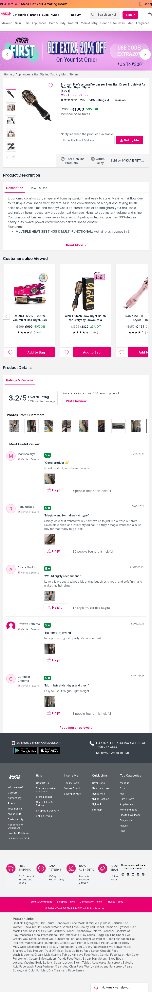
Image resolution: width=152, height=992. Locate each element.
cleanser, (109, 931)
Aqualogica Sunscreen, (107, 962)
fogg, (100, 935)
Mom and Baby (128, 809)
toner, (70, 931)
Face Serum (76, 970)
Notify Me (131, 140)
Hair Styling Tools (46, 74)
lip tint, (110, 935)
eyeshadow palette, (89, 931)
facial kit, (30, 927)
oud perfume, (80, 942)
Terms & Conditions (40, 901)
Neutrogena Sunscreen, (108, 966)
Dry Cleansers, (57, 970)
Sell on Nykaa (44, 815)
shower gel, (46, 938)
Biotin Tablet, (82, 962)
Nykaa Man (98, 793)
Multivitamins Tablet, (57, 954)
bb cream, (43, 927)
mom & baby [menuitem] (89, 23)
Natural (124, 825)
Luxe (122, 830)
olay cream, (88, 935)
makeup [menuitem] (6, 23)
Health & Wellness (130, 814)
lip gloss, (104, 923)
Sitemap (97, 809)
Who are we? (15, 787)
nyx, (110, 946)
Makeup (124, 782)
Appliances (23, 74)
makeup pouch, (100, 942)
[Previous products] (6, 316)
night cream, (83, 946)
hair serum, (47, 923)
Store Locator (44, 796)
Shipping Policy (66, 901)
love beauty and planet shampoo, (95, 927)
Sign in (130, 14)
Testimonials (15, 808)
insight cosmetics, (94, 938)
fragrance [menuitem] (142, 23)
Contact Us (42, 782)
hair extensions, (69, 935)
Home (8, 74)
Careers (13, 792)
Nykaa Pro (98, 804)
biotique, (92, 923)
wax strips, (30, 938)
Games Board (72, 788)
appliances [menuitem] (39, 23)
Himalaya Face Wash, (85, 954)
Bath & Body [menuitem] (57, 23)
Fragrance (126, 820)
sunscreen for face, (68, 938)
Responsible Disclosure (15, 826)
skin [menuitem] (18, 23)
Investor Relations (18, 833)
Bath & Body (127, 798)
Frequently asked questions (46, 790)
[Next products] (145, 316)
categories (20, 14)
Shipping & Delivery (47, 810)
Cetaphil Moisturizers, (43, 958)
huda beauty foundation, (57, 946)
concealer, (62, 923)
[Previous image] (8, 157)
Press (11, 803)
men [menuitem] (130, 23)
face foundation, (118, 938)
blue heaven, (35, 950)
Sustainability (15, 819)
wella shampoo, (30, 946)
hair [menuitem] (26, 23)
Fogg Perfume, (44, 966)
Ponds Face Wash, (70, 958)
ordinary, (60, 931)
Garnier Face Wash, (112, 954)
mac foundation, (48, 942)
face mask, (77, 923)
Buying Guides (72, 793)
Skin (122, 788)
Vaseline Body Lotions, (38, 962)
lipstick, (18, 923)
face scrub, (91, 950)
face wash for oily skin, (37, 931)
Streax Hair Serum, (95, 958)
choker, (65, 942)
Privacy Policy (115, 901)
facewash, (99, 946)
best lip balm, (74, 950)
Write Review (76, 401)
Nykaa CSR (14, 813)
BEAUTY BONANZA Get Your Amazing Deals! (33, 4)
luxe (45, 14)
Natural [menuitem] (73, 23)
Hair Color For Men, (35, 970)
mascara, (25, 935)
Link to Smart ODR (18, 838)
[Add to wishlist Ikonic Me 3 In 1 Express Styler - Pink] (122, 352)
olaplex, (116, 942)
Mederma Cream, (32, 954)
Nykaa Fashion (100, 798)
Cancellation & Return (44, 804)
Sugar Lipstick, (63, 962)
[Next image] (14, 157)
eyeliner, (124, 927)
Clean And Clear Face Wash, (73, 966)
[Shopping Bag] (149, 14)
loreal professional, (45, 935)
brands (35, 14)
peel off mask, (54, 950)
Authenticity (15, 797)
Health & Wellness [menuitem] (112, 23)
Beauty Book (71, 782)
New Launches (100, 788)
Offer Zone (98, 782)
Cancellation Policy (91, 901)
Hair (122, 793)
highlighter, (31, 923)
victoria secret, (61, 927)
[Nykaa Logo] (5, 14)
